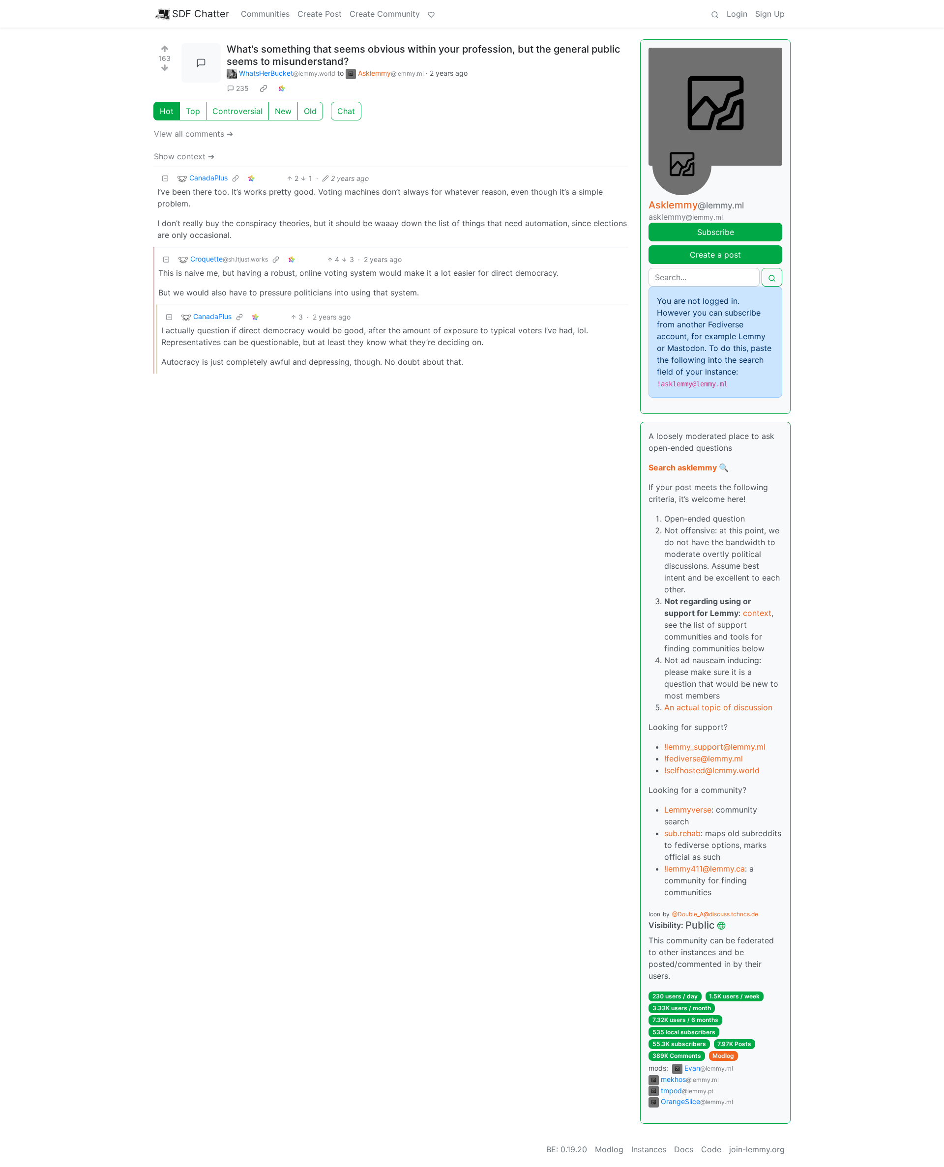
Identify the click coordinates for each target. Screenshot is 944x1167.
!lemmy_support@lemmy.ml (715, 747)
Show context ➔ (184, 156)
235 (242, 88)
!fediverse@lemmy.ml (703, 758)
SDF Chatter (200, 14)
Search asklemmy (683, 467)
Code (711, 1149)
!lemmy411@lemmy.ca (704, 869)
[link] (263, 88)
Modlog (723, 1055)
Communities (265, 14)
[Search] (715, 14)
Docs (683, 1149)
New (283, 111)
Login (737, 14)
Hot (167, 111)
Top (193, 111)
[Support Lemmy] (431, 14)
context (757, 613)
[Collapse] (165, 178)
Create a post (715, 255)
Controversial (237, 111)
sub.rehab (682, 833)
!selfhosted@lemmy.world (712, 770)
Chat (346, 111)
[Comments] (201, 63)
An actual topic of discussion (718, 707)
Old (310, 111)
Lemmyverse (687, 810)
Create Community (385, 14)
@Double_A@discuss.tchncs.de (715, 914)
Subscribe (715, 232)
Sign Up (770, 14)
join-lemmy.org (757, 1149)
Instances (648, 1149)
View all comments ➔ (193, 134)
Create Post (319, 14)
